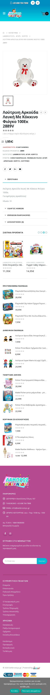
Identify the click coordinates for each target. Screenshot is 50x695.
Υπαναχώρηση (9, 615)
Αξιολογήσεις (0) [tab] (15, 222)
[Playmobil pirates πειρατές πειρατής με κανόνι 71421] (8, 428)
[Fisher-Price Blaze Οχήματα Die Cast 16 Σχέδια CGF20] (8, 351)
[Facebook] (33, 3)
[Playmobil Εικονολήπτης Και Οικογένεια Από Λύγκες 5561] (8, 294)
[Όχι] (46, 686)
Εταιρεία (6, 585)
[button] (39, 232)
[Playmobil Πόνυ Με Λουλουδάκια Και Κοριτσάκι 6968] (8, 319)
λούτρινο (25, 161)
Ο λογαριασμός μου (11, 601)
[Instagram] (38, 3)
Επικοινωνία (8, 588)
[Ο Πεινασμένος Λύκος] (8, 440)
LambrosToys (19, 154)
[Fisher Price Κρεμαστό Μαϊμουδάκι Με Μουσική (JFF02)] (8, 383)
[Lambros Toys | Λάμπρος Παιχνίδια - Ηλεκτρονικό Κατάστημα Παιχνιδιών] (15, 13)
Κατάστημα (7, 641)
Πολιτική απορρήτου (31, 691)
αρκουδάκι (8, 161)
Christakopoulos (18, 158)
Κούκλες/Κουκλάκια (11, 635)
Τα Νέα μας (7, 651)
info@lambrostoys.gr (21, 508)
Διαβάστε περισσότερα (19, 243)
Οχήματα (6, 631)
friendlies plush (34, 158)
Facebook (5, 169)
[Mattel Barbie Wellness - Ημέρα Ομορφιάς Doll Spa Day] (8, 453)
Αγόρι (28, 154)
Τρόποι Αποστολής (11, 611)
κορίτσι (17, 161)
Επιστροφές (8, 605)
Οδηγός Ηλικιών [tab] (15, 208)
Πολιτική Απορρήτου (11, 591)
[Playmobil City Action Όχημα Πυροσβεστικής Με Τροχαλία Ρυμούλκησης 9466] (8, 307)
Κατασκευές (8, 625)
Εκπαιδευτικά (8, 648)
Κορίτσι (34, 154)
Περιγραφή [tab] (12, 179)
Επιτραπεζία (20, 262)
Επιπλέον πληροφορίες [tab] (18, 215)
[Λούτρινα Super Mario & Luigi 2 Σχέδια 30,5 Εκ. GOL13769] (8, 363)
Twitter (10, 169)
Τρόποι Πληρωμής (10, 608)
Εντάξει (14, 691)
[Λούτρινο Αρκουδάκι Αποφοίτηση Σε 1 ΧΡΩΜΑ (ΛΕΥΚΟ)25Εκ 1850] (8, 339)
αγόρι (44, 158)
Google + (15, 169)
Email (20, 169)
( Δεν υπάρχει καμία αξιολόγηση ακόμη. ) (19, 133)
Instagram (10, 533)
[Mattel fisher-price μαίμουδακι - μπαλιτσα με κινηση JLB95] (8, 396)
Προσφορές (8, 644)
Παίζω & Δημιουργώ (11, 628)
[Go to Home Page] (4, 32)
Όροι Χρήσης (8, 595)
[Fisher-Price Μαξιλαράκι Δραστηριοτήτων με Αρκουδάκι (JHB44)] (8, 408)
